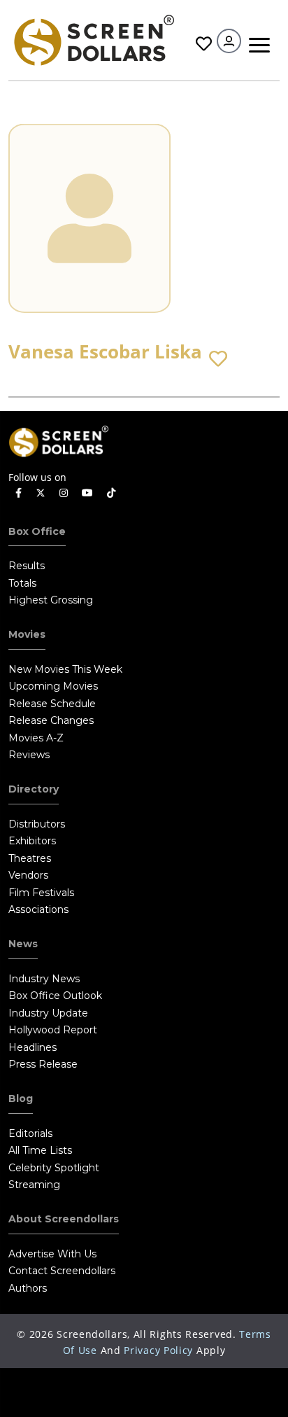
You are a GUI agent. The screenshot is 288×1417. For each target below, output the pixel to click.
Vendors (28, 875)
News (23, 943)
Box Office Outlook (55, 995)
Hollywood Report (52, 1030)
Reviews (29, 754)
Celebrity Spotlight (53, 1167)
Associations (38, 909)
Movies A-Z (36, 738)
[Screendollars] (93, 39)
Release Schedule (52, 703)
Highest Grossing (50, 600)
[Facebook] (18, 493)
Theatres (29, 858)
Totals (22, 583)
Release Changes (51, 720)
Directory (33, 789)
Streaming (34, 1184)
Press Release (43, 1064)
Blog (20, 1098)
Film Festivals (41, 892)
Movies (26, 634)
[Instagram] (63, 493)
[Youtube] (87, 493)
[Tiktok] (111, 493)
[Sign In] (229, 41)
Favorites (202, 44)
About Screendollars (63, 1219)
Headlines (32, 1047)
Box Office (37, 531)
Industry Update (48, 1013)
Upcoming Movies (53, 686)
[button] (218, 359)
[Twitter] (40, 492)
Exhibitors (32, 841)
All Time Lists (40, 1150)
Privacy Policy (158, 1350)
